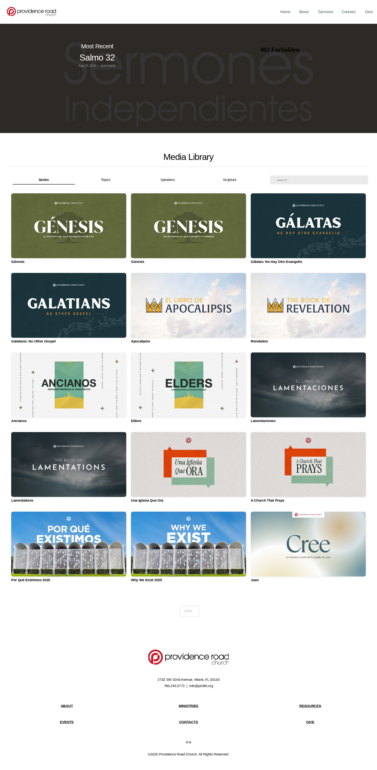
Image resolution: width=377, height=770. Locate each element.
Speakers (167, 180)
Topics (106, 180)
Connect (349, 12)
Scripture (229, 180)
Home (285, 12)
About (304, 12)
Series (44, 180)
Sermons (325, 12)
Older (189, 611)
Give (369, 12)
